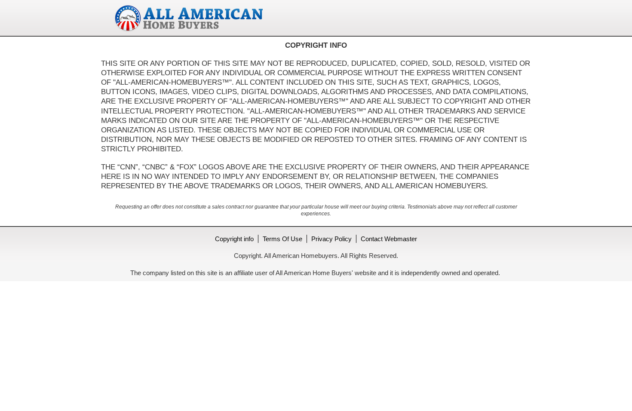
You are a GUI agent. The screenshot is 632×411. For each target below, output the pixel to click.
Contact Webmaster (389, 238)
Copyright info (234, 238)
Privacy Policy (331, 238)
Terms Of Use (282, 238)
